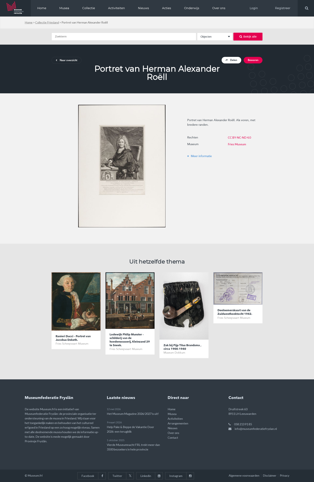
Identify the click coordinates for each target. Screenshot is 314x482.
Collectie (88, 8)
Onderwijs (191, 8)
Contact (173, 437)
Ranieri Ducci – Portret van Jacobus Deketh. (73, 338)
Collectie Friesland (47, 22)
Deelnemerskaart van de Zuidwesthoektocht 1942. (235, 312)
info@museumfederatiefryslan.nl (256, 429)
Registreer (282, 8)
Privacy (284, 475)
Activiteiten (116, 8)
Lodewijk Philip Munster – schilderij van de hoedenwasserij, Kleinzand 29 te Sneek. (130, 340)
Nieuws (143, 8)
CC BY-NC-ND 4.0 (239, 137)
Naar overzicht (68, 60)
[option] (122, 166)
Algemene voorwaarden (244, 475)
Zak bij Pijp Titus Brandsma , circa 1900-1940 (182, 347)
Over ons (218, 8)
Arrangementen (178, 423)
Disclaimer (269, 475)
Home (41, 8)
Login (254, 8)
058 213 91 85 (243, 424)
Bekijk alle (250, 36)
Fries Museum (237, 144)
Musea (64, 8)
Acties (166, 8)
